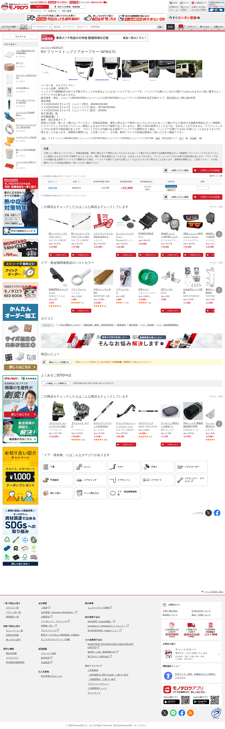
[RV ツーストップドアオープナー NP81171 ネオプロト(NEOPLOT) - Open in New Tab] (59, 222)
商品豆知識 (11, 653)
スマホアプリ (12, 658)
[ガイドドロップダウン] (199, 8)
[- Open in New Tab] (172, 630)
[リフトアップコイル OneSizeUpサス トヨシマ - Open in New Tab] (103, 222)
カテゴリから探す (9, 27)
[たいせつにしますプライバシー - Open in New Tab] (216, 713)
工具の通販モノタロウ (70, 325)
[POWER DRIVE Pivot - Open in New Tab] (148, 222)
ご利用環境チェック (97, 688)
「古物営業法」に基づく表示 (101, 679)
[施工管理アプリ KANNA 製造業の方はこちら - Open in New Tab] (20, 442)
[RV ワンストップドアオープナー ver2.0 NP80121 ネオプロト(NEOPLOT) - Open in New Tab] (81, 222)
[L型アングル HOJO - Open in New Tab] (171, 277)
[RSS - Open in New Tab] (190, 715)
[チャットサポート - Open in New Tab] (185, 6)
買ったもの (204, 27)
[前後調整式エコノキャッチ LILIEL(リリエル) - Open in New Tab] (59, 277)
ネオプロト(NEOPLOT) (52, 47)
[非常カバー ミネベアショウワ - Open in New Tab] (148, 277)
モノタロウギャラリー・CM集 (55, 639)
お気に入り (218, 27)
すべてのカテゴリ (40, 27)
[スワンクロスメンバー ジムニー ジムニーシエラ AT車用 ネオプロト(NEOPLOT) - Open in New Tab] (126, 411)
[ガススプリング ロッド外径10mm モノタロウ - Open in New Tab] (103, 411)
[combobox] (104, 27)
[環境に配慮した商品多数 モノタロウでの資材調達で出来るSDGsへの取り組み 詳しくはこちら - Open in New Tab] (20, 565)
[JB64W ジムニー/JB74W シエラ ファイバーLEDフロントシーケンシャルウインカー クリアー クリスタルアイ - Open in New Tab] (171, 222)
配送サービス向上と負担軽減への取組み (60, 635)
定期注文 (52, 11)
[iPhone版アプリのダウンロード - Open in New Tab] (176, 700)
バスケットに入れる (210, 170)
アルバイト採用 (48, 653)
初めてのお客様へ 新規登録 (69, 7)
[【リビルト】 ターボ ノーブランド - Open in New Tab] (81, 411)
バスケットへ (60, 255)
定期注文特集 (12, 635)
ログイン (39, 7)
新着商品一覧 (12, 617)
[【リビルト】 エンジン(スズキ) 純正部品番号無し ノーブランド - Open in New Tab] (59, 411)
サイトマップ (94, 693)
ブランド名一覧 (13, 612)
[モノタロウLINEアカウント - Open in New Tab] (173, 715)
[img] (15, 6)
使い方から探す (13, 639)
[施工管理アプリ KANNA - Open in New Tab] (20, 417)
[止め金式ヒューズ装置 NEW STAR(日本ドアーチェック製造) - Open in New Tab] (193, 277)
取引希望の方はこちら (51, 676)
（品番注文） (23, 27)
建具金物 (133, 325)
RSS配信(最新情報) (15, 662)
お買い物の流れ (170, 611)
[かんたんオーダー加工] (20, 370)
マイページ (36, 11)
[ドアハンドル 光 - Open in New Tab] (126, 277)
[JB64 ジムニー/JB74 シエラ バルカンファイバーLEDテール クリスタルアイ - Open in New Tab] (193, 222)
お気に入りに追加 (179, 170)
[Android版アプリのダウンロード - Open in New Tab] (207, 700)
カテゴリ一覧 (12, 607)
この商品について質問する (56, 383)
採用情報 (42, 649)
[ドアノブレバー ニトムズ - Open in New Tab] (81, 277)
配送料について (170, 615)
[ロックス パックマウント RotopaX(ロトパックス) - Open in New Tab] (126, 222)
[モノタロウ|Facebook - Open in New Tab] (182, 715)
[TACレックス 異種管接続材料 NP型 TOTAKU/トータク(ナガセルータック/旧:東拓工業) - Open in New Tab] (193, 411)
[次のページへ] (219, 234)
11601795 (52, 188)
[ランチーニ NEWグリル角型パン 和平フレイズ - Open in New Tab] (171, 411)
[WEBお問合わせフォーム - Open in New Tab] (173, 6)
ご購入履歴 (66, 11)
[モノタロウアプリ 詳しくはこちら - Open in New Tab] (191, 689)
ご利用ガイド (173, 605)
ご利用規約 (93, 670)
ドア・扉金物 (147, 325)
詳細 (160, 27)
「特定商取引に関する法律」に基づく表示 (108, 675)
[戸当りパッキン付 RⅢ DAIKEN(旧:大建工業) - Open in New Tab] (103, 277)
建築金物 (121, 325)
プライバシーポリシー (98, 684)
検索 (170, 27)
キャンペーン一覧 (14, 630)
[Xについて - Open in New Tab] (164, 715)
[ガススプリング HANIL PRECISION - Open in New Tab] (148, 411)
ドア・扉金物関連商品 (167, 325)
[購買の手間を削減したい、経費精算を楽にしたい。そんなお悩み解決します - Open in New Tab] (131, 340)
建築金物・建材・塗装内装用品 (99, 325)
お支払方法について (201, 611)
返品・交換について (201, 615)
